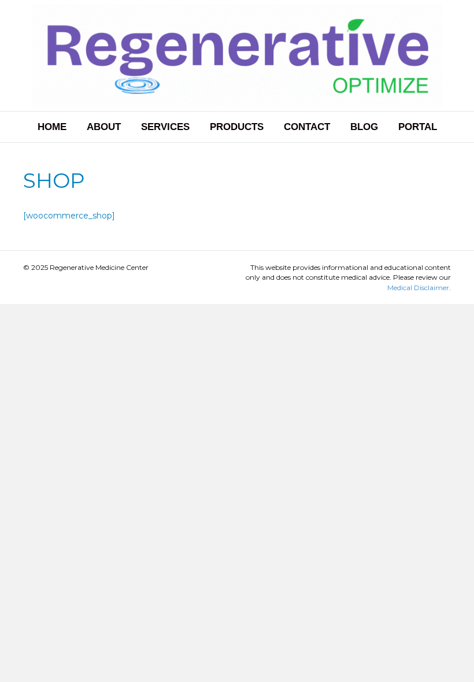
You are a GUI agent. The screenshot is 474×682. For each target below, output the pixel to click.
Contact (307, 126)
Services (165, 126)
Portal (417, 126)
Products (237, 126)
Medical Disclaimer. (419, 287)
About (104, 126)
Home (52, 126)
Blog (364, 126)
